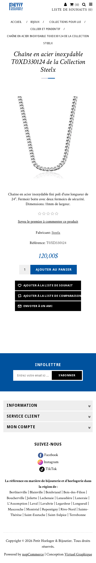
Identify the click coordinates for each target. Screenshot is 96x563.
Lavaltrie (46, 503)
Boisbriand (53, 492)
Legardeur (63, 503)
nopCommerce (33, 554)
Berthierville (18, 492)
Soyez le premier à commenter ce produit (48, 221)
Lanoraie (81, 498)
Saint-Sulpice (57, 515)
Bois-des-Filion (74, 492)
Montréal (32, 509)
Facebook (50, 454)
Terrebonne (77, 515)
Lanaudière (64, 498)
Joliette (32, 498)
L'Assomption (17, 503)
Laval (34, 503)
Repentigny (50, 509)
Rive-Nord (68, 509)
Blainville (36, 492)
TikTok (51, 468)
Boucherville (15, 498)
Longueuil (80, 503)
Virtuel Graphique (78, 554)
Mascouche (15, 509)
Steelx (56, 232)
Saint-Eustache (34, 515)
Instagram (50, 462)
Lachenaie (47, 498)
